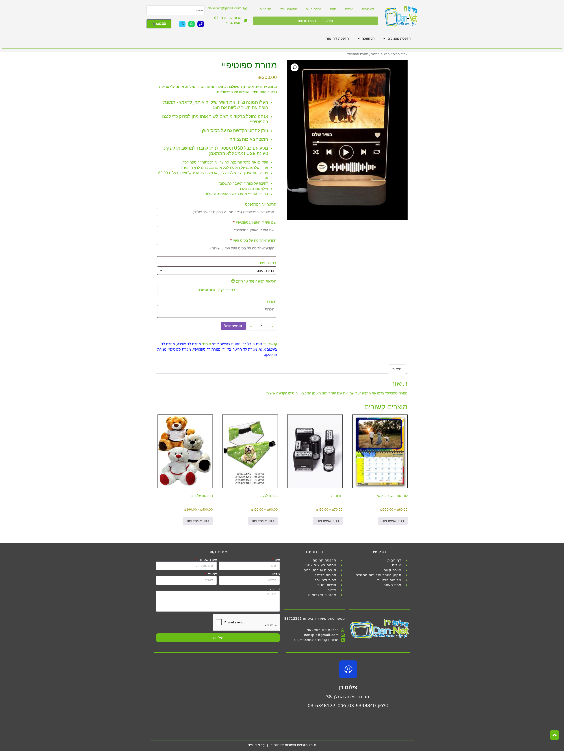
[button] (295, 67)
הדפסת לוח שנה (337, 39)
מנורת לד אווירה (189, 344)
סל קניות (265, 9)
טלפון (275, 574)
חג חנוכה (368, 39)
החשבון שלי (288, 9)
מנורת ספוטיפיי (179, 349)
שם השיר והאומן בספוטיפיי (254, 222)
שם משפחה (207, 559)
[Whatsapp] (191, 24)
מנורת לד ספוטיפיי (207, 349)
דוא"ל (212, 574)
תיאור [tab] (396, 369)
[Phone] (200, 24)
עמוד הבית (400, 54)
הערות (271, 301)
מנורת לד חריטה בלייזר (240, 349)
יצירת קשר (313, 9)
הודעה (275, 589)
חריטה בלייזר (380, 54)
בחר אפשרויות (392, 521)
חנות (333, 9)
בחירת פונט (267, 263)
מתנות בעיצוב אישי (226, 344)
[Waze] (182, 24)
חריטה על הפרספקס (260, 204)
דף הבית (368, 9)
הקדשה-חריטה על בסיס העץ (253, 240)
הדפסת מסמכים (399, 39)
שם (277, 559)
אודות (349, 9)
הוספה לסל (233, 326)
